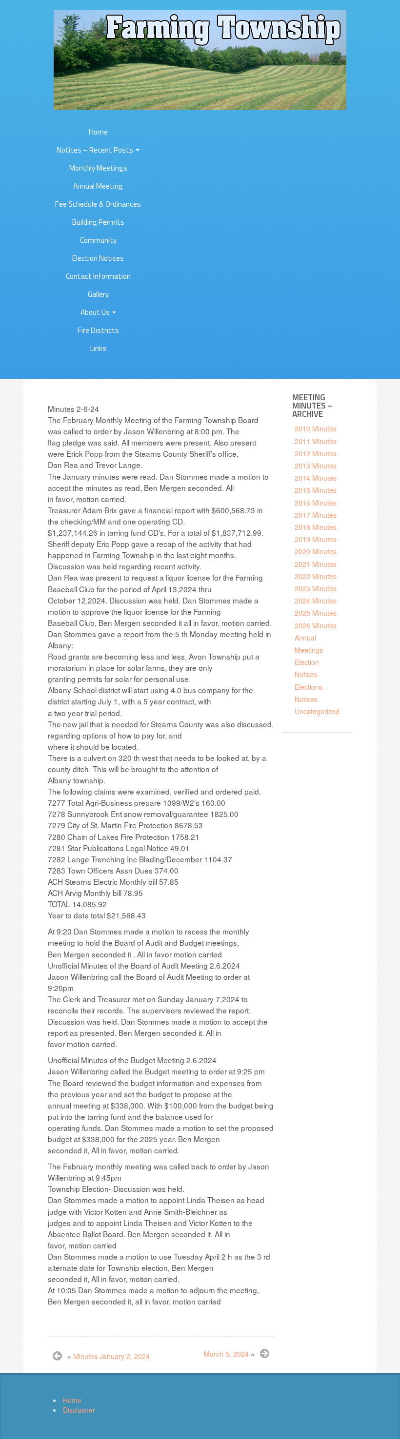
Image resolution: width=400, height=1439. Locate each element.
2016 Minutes (316, 502)
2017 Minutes (316, 515)
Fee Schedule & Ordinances (98, 204)
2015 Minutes (316, 490)
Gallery (98, 294)
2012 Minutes (316, 453)
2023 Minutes (316, 588)
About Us (95, 312)
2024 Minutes (316, 600)
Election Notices (98, 258)
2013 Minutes (316, 465)
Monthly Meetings (98, 168)
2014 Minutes (316, 478)
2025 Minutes (316, 613)
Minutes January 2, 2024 (111, 1356)
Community (98, 240)
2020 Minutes (316, 551)
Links (98, 348)
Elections (308, 687)
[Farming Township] (200, 59)
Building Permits (98, 222)
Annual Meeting (98, 186)
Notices (306, 699)
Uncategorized (317, 711)
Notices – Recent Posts (96, 150)
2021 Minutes (316, 564)
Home (98, 131)
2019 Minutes (316, 539)
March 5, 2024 (226, 1354)
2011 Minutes (316, 441)
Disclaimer (79, 1410)
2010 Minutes (316, 428)
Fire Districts (98, 330)
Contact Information (98, 276)
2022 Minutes (316, 576)
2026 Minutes (316, 625)
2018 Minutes (316, 527)
